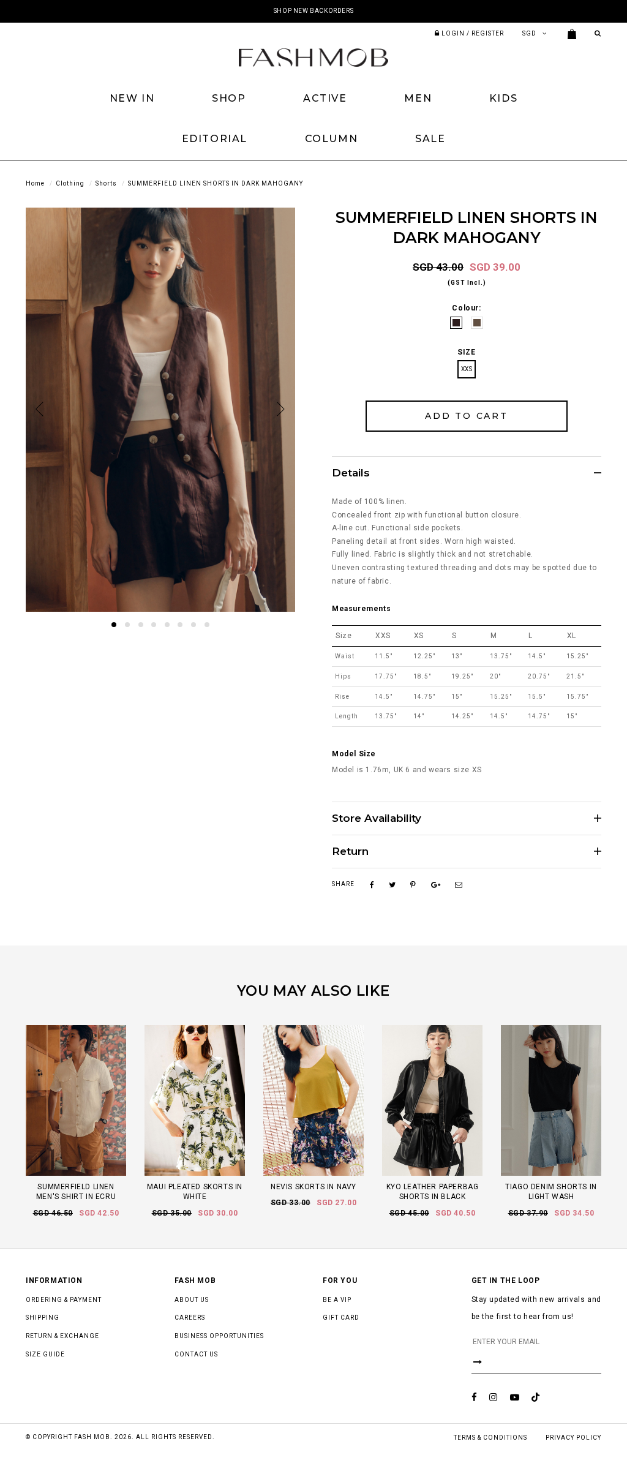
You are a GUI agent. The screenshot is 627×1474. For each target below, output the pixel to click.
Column (331, 139)
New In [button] (132, 98)
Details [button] (351, 473)
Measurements (361, 608)
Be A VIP (337, 1299)
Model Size (354, 754)
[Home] (313, 57)
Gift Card (341, 1317)
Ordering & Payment (64, 1299)
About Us (192, 1299)
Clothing (70, 183)
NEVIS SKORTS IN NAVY (313, 1187)
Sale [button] (430, 139)
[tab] (466, 472)
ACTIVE (325, 98)
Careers (190, 1317)
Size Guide (45, 1354)
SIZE (466, 352)
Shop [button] (229, 98)
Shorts (106, 183)
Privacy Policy (573, 1437)
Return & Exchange (62, 1336)
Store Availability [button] (376, 818)
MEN (418, 98)
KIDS (503, 98)
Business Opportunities (219, 1336)
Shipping (42, 1317)
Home (35, 183)
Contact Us (196, 1354)
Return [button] (350, 851)
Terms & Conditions (490, 1437)
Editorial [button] (214, 139)
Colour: (466, 308)
